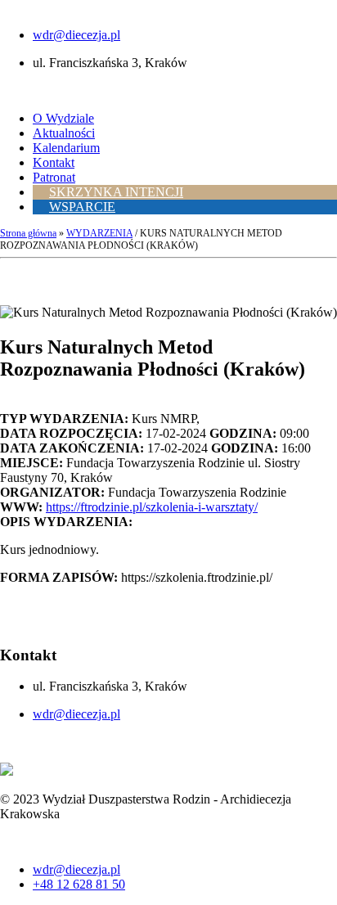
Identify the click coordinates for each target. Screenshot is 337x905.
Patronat (54, 177)
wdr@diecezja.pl (76, 35)
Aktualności (64, 133)
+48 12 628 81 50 (79, 884)
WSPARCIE (82, 207)
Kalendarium (66, 148)
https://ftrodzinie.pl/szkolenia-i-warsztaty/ (152, 507)
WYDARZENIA (99, 233)
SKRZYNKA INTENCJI (116, 192)
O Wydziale (63, 118)
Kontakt (53, 162)
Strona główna (28, 233)
